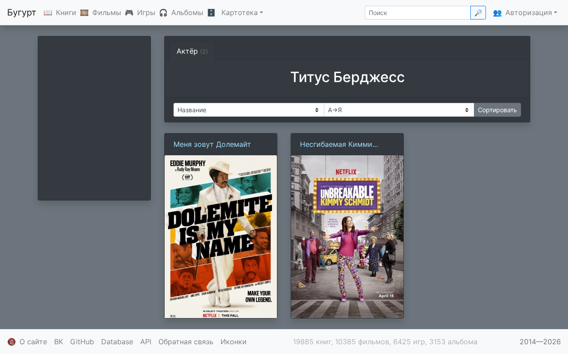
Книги (66, 12)
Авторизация (528, 12)
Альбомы (187, 12)
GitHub (82, 341)
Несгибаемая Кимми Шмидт (336, 144)
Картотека (239, 12)
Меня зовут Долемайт (212, 144)
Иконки (234, 341)
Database (117, 341)
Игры (146, 12)
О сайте (33, 341)
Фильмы (106, 12)
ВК (58, 341)
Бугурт (21, 12)
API (145, 341)
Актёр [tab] (192, 51)
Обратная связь (185, 341)
